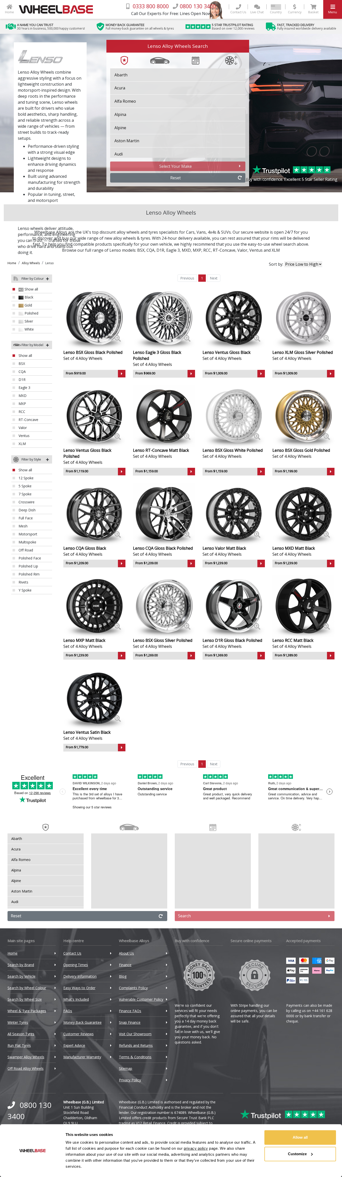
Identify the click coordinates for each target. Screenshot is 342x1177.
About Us (126, 953)
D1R (160, 250)
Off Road (25, 550)
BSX (140, 250)
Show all (31, 289)
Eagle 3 (173, 250)
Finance (125, 964)
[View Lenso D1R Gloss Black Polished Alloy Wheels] (234, 606)
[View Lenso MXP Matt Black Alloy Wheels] (94, 606)
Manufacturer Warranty (82, 1057)
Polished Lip (28, 566)
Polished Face (29, 558)
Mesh (23, 526)
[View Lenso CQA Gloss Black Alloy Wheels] (94, 513)
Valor (242, 250)
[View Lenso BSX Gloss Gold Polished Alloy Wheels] (303, 415)
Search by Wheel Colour (27, 987)
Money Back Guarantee (82, 1022)
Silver (28, 321)
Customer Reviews (78, 1034)
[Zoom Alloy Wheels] (117, 338)
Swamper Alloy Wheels (26, 1057)
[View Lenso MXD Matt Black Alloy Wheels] (303, 513)
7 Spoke (25, 494)
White (29, 329)
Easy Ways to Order (79, 987)
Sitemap (125, 1068)
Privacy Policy (130, 1080)
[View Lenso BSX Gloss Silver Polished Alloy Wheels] (164, 606)
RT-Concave (224, 250)
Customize (297, 1154)
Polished (31, 313)
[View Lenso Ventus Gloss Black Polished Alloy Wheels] (94, 415)
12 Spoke (26, 478)
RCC (207, 250)
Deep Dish (27, 510)
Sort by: (276, 264)
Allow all (300, 1137)
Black (28, 297)
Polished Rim (29, 574)
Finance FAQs (130, 1010)
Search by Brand (21, 964)
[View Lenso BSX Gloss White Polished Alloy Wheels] (234, 415)
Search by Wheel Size (25, 999)
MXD (186, 250)
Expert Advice (74, 1045)
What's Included (76, 999)
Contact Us (72, 953)
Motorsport (27, 534)
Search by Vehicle (22, 976)
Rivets (23, 582)
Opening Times (75, 964)
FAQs (67, 1010)
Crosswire (26, 502)
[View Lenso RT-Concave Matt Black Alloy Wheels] (164, 415)
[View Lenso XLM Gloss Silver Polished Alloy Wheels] (303, 318)
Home (12, 263)
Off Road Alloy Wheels (26, 1068)
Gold (28, 305)
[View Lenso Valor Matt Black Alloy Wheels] (234, 513)
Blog (122, 976)
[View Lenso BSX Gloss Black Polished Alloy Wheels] (94, 318)
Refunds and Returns (136, 1045)
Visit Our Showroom (135, 1034)
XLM (276, 250)
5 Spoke (25, 486)
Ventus (256, 250)
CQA (150, 250)
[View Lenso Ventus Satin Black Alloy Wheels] (94, 697)
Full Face (25, 518)
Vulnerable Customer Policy (141, 999)
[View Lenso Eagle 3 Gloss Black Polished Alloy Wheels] (164, 318)
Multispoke (27, 542)
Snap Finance (129, 1022)
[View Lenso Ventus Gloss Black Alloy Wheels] (234, 318)
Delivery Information (80, 976)
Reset (175, 178)
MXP (197, 250)
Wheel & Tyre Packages (27, 1010)
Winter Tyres (18, 1022)
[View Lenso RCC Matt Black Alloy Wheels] (303, 606)
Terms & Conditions (135, 1057)
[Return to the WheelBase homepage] (58, 9)
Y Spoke (25, 590)
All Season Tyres (21, 1034)
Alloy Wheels (31, 263)
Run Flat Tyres (19, 1045)
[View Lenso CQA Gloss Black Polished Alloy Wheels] (164, 513)
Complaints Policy (133, 987)
